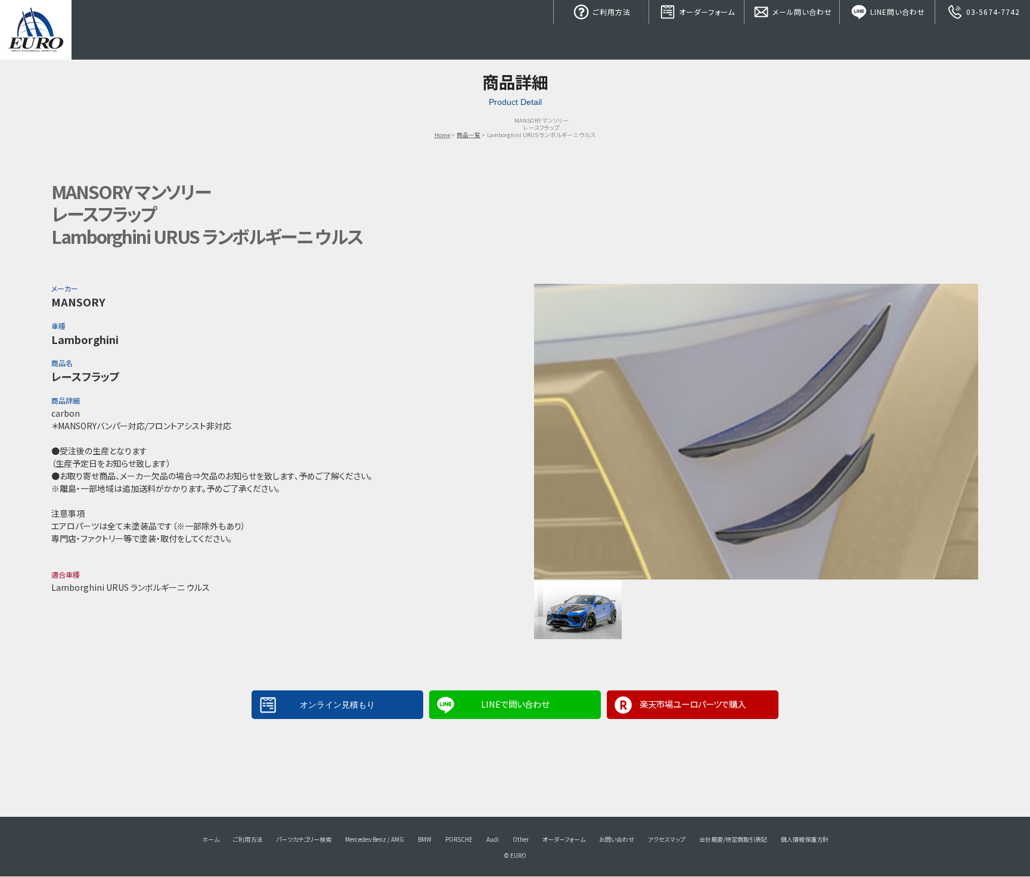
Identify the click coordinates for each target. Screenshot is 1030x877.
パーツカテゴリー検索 (303, 839)
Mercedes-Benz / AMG (374, 839)
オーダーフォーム (706, 12)
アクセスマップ (666, 839)
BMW (425, 839)
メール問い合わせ (801, 12)
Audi (492, 839)
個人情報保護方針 (805, 839)
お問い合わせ (616, 839)
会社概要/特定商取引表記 (733, 839)
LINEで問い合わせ (515, 704)
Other (521, 839)
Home (442, 135)
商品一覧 (468, 135)
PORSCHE (459, 839)
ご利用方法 (610, 12)
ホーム (210, 839)
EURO (36, 30)
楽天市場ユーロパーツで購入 (693, 704)
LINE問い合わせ (896, 12)
